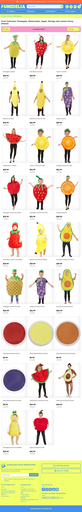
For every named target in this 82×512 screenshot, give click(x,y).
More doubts (5, 496)
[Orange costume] (68, 192)
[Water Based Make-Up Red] (14, 333)
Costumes (30, 11)
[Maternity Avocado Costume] (68, 380)
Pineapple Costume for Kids (11, 306)
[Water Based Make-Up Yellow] (41, 333)
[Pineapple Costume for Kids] (14, 286)
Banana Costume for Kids (38, 118)
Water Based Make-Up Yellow (39, 353)
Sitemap (23, 498)
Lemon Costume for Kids (37, 165)
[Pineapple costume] (14, 51)
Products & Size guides (8, 491)
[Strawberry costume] (41, 51)
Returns (3, 494)
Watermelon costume (9, 165)
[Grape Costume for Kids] (41, 286)
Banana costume (8, 118)
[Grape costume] (68, 98)
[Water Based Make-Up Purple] (14, 380)
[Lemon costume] (68, 51)
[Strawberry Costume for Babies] (14, 239)
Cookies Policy (25, 496)
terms (31, 479)
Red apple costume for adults (12, 212)
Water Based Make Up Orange (65, 353)
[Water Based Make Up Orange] (68, 333)
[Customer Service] (71, 6)
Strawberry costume (36, 71)
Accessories (50, 11)
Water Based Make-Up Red (11, 353)
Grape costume (61, 118)
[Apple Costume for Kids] (41, 427)
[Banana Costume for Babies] (41, 239)
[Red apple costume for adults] (14, 192)
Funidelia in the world (27, 489)
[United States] (43, 489)
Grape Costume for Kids (37, 306)
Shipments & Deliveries (8, 492)
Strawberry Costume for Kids (38, 212)
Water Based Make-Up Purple (12, 400)
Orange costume (61, 212)
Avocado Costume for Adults (65, 259)
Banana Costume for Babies (38, 259)
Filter (7, 29)
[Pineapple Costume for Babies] (14, 427)
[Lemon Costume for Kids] (41, 145)
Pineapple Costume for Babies (12, 447)
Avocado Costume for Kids (64, 306)
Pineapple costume (9, 71)
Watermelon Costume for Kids (39, 400)
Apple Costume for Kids (37, 447)
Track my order (62, 471)
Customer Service (62, 465)
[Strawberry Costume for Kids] (41, 192)
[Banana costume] (14, 98)
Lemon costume (61, 71)
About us (23, 501)
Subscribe (34, 475)
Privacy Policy (25, 494)
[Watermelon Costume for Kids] (41, 380)
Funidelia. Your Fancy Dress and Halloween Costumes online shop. (13, 6)
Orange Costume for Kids (64, 165)
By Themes (10, 11)
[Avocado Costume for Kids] (68, 286)
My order (4, 489)
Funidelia (3, 16)
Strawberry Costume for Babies (12, 259)
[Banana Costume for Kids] (41, 98)
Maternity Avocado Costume (65, 400)
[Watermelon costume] (14, 145)
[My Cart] (79, 6)
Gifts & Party (70, 11)
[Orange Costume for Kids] (68, 145)
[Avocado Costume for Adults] (68, 239)
